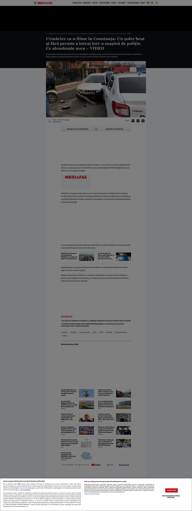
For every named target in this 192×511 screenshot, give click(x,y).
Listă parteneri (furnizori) (92, 494)
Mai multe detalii (25, 490)
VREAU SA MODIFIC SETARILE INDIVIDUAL (171, 496)
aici (34, 500)
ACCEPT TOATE (171, 490)
